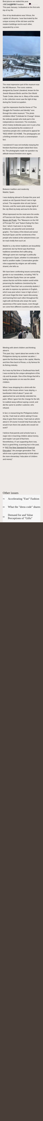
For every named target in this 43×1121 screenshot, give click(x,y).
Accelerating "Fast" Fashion (21, 498)
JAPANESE (12, 4)
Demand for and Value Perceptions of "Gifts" (18, 517)
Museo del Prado (10, 220)
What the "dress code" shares (21, 506)
